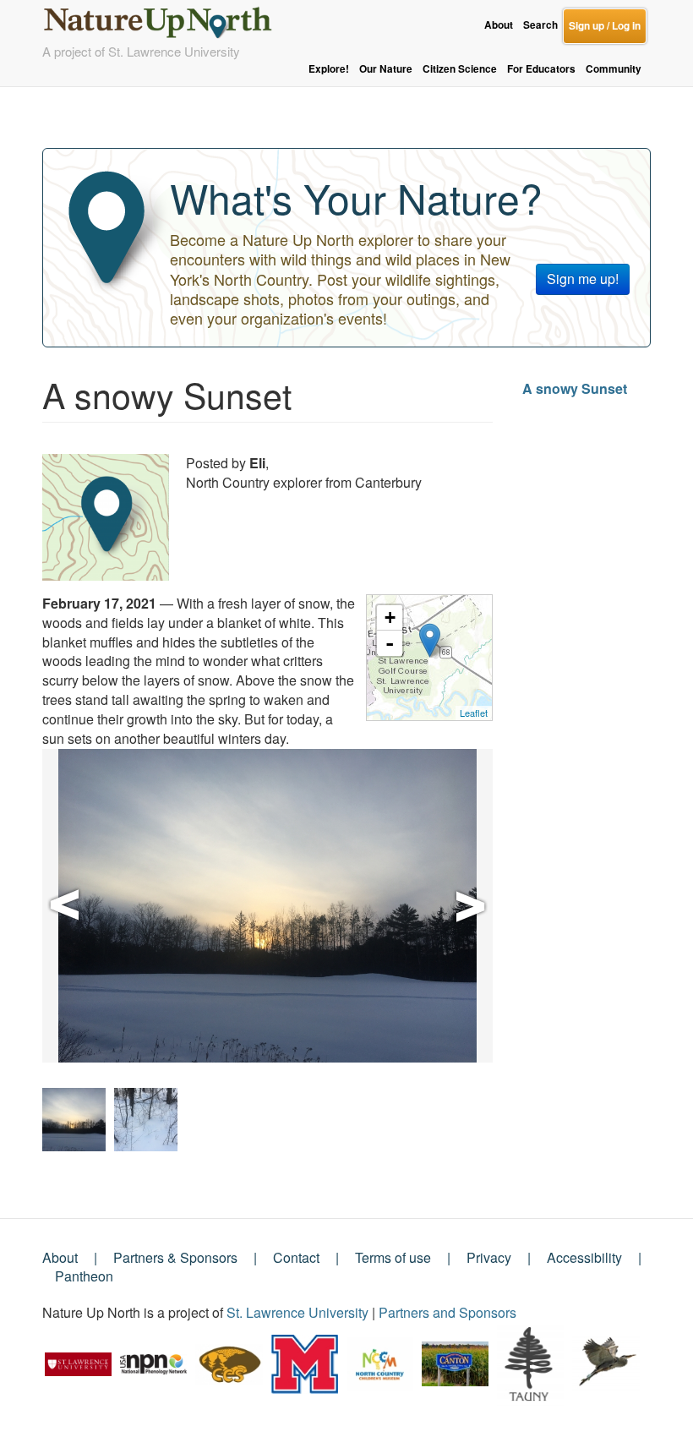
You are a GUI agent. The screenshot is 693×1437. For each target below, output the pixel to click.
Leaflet (474, 712)
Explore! (328, 69)
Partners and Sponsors (447, 1312)
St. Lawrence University (297, 1312)
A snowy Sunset (574, 388)
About (498, 25)
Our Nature (385, 69)
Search (540, 25)
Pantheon (84, 1276)
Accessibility (584, 1257)
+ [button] (390, 617)
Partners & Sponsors (175, 1257)
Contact (296, 1257)
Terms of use (393, 1257)
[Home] (164, 18)
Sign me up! (583, 278)
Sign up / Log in (605, 26)
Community (613, 69)
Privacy (489, 1257)
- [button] (390, 643)
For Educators (541, 69)
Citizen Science (460, 69)
